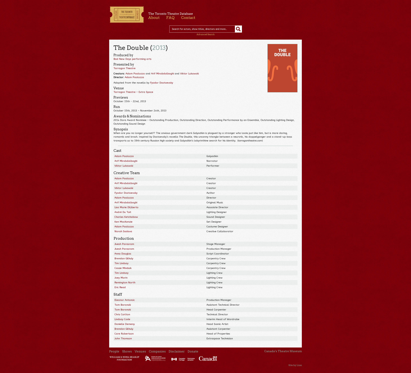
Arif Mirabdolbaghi (162, 73)
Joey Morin (120, 277)
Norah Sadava (123, 231)
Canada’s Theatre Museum (283, 351)
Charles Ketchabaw (126, 217)
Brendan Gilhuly (123, 258)
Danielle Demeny (124, 324)
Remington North (124, 282)
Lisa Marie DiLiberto (126, 207)
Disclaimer (177, 351)
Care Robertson (124, 333)
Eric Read (120, 287)
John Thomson (123, 338)
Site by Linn (295, 365)
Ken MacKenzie (123, 221)
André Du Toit (122, 212)
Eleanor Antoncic (124, 300)
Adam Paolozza (135, 73)
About (154, 17)
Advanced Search (206, 34)
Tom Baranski (122, 304)
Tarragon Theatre (125, 68)
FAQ (170, 17)
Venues (140, 351)
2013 (159, 47)
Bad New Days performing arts (132, 59)
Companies (157, 351)
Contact (188, 17)
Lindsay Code (122, 319)
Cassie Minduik (122, 268)
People (114, 351)
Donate (193, 351)
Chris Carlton (122, 314)
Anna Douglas (122, 253)
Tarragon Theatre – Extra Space (133, 92)
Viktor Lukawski (189, 73)
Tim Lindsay (121, 263)
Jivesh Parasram (124, 244)
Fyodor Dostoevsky (161, 82)
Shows (127, 351)
